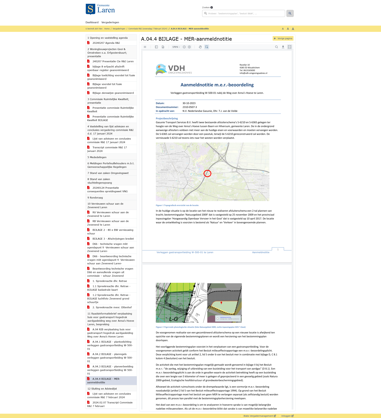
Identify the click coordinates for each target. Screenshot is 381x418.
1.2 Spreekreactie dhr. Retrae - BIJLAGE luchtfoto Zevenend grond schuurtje (108, 298)
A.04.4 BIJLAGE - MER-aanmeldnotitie (103, 380)
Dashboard (92, 22)
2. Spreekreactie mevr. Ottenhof (112, 307)
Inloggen (286, 416)
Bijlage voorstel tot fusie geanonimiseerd (104, 86)
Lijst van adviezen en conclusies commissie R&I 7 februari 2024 (109, 395)
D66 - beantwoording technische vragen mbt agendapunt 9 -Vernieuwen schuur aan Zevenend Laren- (111, 260)
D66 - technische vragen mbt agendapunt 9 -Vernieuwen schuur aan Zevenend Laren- (110, 247)
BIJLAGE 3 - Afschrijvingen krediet (113, 238)
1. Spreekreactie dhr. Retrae (109, 281)
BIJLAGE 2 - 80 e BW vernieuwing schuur (110, 231)
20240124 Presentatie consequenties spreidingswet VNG (107, 189)
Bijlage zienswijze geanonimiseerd (113, 92)
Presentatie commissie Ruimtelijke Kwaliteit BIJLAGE (110, 118)
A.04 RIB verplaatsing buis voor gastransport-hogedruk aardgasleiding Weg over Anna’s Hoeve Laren (110, 333)
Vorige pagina (284, 38)
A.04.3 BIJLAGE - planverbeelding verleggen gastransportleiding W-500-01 (110, 370)
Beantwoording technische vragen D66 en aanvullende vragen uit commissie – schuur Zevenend (110, 272)
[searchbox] (243, 13)
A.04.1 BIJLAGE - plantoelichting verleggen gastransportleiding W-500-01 (110, 345)
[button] (290, 13)
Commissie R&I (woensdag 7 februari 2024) (147, 29)
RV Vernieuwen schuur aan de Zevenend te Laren (108, 214)
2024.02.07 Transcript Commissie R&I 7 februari (110, 404)
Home (107, 29)
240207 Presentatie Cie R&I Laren (113, 61)
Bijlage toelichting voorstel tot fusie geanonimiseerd (111, 77)
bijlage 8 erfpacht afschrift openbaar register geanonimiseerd (108, 68)
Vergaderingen (110, 22)
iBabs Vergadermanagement (258, 416)
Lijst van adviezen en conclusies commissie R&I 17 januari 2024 (109, 140)
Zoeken (206, 7)
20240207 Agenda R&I (106, 42)
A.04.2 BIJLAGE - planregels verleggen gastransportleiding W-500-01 (110, 358)
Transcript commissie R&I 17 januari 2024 (107, 149)
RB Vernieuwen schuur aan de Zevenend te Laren (108, 223)
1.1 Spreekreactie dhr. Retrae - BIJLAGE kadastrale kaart (108, 288)
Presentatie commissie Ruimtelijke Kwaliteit (110, 109)
